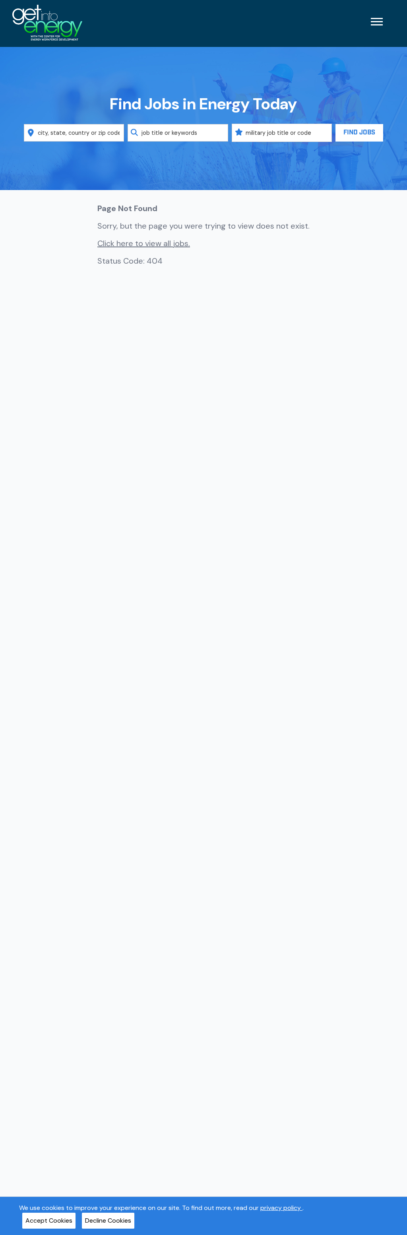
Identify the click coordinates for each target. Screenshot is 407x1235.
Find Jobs (359, 132)
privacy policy (281, 1208)
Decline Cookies (108, 1220)
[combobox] (74, 133)
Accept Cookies (48, 1220)
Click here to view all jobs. (143, 243)
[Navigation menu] (377, 21)
